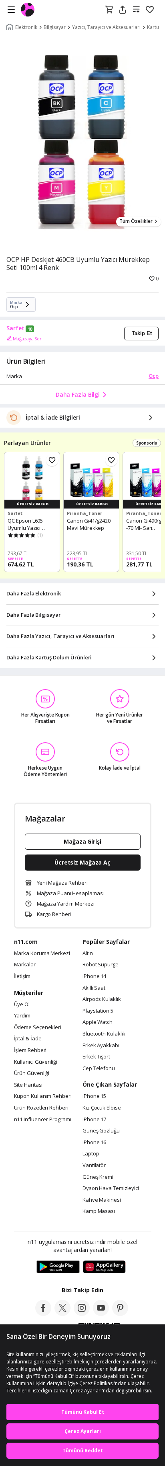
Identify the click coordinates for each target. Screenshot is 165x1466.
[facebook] (43, 1313)
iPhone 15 (94, 1096)
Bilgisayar (55, 27)
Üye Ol (22, 1004)
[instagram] (82, 1313)
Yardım (22, 1016)
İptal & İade (28, 1039)
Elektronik (26, 27)
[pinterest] (120, 1313)
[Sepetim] (109, 10)
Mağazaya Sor (27, 339)
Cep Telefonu (98, 1068)
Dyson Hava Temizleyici (110, 1188)
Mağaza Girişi (82, 841)
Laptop (90, 1154)
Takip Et (142, 333)
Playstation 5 (97, 1011)
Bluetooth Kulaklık (103, 1034)
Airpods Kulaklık (101, 999)
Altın (87, 953)
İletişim (22, 976)
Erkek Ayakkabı (100, 1045)
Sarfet (15, 328)
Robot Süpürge (100, 965)
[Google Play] (58, 1267)
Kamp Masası (98, 1211)
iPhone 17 (94, 1119)
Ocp (154, 375)
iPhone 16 (94, 1142)
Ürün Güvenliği (32, 1073)
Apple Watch (97, 1022)
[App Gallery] (104, 1267)
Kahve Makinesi (101, 1200)
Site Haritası (28, 1085)
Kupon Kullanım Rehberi (43, 1096)
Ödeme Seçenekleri (37, 1027)
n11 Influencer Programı (42, 1119)
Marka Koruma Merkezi (42, 953)
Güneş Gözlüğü (101, 1131)
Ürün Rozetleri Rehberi (41, 1108)
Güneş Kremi (97, 1177)
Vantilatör (94, 1165)
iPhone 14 (94, 976)
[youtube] (101, 1313)
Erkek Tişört (96, 1057)
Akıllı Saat (93, 988)
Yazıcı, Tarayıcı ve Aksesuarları (106, 27)
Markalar (25, 965)
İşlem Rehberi (30, 1050)
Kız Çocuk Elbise (101, 1108)
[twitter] (62, 1313)
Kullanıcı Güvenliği (35, 1062)
